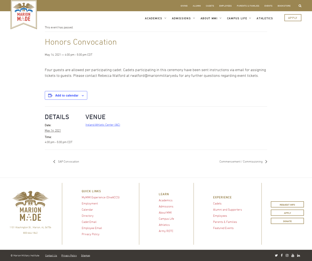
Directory (88, 215)
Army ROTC (166, 231)
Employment (90, 203)
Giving (184, 5)
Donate (287, 221)
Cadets (210, 5)
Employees (225, 5)
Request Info (287, 204)
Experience (222, 197)
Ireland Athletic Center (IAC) (103, 124)
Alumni (197, 5)
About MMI (209, 18)
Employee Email (92, 228)
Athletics (265, 18)
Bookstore (284, 5)
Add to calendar (66, 95)
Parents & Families (248, 5)
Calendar (87, 209)
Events (268, 5)
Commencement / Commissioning (241, 161)
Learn (164, 194)
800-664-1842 (30, 232)
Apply (293, 17)
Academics (153, 18)
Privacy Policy (91, 234)
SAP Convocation (68, 161)
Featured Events (223, 228)
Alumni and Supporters (227, 209)
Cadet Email (89, 222)
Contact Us (51, 255)
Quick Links (91, 191)
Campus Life (237, 18)
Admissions (181, 18)
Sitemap (85, 255)
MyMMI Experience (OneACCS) (101, 197)
